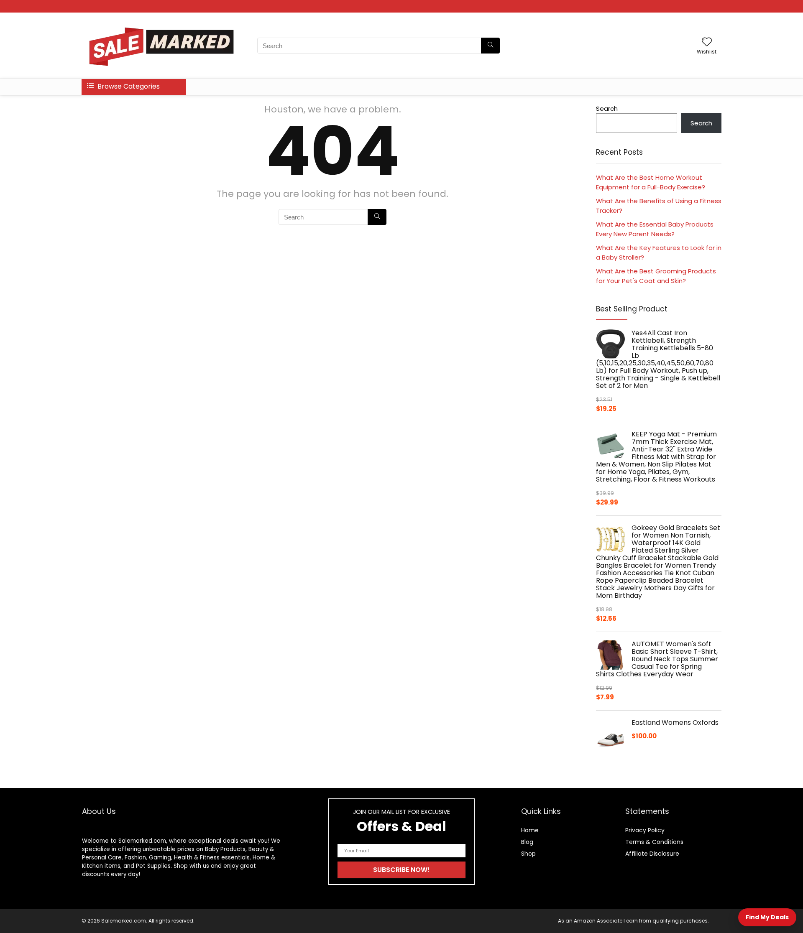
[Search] (490, 46)
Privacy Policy (645, 830)
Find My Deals (767, 917)
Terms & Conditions (654, 842)
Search (607, 108)
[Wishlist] (707, 42)
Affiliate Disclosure (652, 853)
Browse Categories (128, 86)
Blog (527, 842)
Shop (528, 853)
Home (530, 830)
